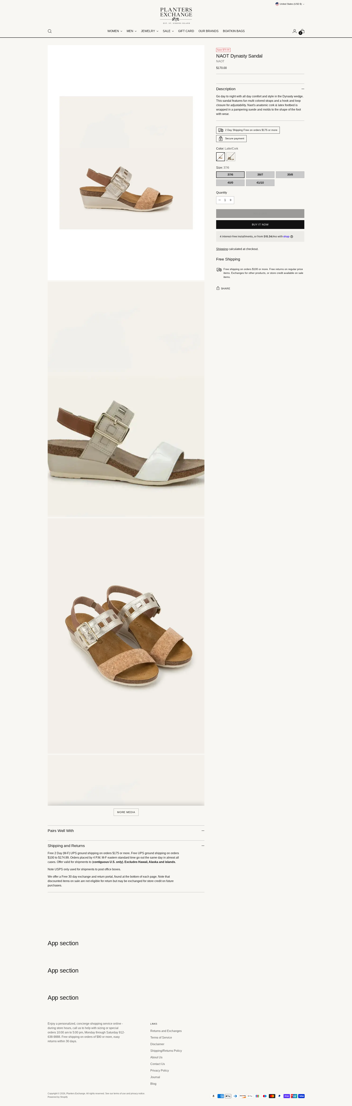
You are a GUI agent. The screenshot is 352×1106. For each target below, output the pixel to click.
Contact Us (157, 1063)
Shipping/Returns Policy (166, 1050)
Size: (222, 167)
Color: (227, 148)
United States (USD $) (291, 4)
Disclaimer (157, 1044)
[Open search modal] (49, 31)
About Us (156, 1057)
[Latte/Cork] (220, 156)
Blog (153, 1083)
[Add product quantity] (230, 200)
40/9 (230, 182)
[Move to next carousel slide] (301, 920)
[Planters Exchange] (176, 16)
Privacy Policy (159, 1070)
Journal (155, 1077)
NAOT (220, 61)
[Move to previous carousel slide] (293, 920)
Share (225, 288)
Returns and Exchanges (166, 1030)
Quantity (221, 192)
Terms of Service (161, 1037)
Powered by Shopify (58, 1097)
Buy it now (260, 224)
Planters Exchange (75, 1093)
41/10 (260, 182)
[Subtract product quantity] (219, 200)
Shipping (222, 249)
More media (126, 812)
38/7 (260, 174)
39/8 (290, 174)
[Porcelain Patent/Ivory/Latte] (230, 156)
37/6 (230, 174)
